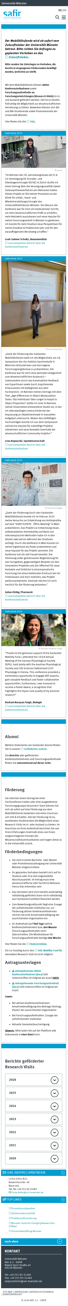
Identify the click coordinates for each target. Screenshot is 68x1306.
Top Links (14, 1199)
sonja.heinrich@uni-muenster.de (23, 1281)
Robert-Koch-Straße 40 (18, 1265)
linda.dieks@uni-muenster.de (27, 1192)
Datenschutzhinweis (41, 1292)
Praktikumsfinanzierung (23, 1218)
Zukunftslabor (18, 57)
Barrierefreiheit (12, 1294)
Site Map (8, 1292)
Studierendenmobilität (23, 1213)
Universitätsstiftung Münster (26, 1231)
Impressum (20, 1292)
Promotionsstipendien (23, 1208)
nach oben (11, 1241)
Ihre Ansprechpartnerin (26, 1172)
